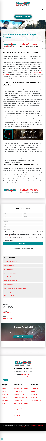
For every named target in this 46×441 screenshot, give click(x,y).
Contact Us (5, 400)
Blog (3, 403)
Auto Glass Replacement (10, 280)
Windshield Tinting (9, 269)
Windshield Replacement (10, 261)
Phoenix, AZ (34, 391)
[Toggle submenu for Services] (14, 9)
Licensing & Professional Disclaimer (5, 410)
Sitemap (4, 406)
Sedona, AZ (34, 394)
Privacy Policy (8, 235)
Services (4, 397)
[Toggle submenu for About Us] (31, 9)
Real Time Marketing (23, 427)
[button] (3, 380)
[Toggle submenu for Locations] (23, 9)
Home (4, 388)
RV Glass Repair (8, 292)
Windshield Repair (9, 277)
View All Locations (36, 400)
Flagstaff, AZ (34, 388)
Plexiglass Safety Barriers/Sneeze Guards (15, 288)
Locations (5, 394)
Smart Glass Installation (10, 273)
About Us (4, 391)
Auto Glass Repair (9, 265)
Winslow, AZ (34, 397)
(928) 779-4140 (6, 312)
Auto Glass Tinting (9, 284)
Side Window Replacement (11, 296)
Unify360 (31, 427)
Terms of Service (15, 235)
